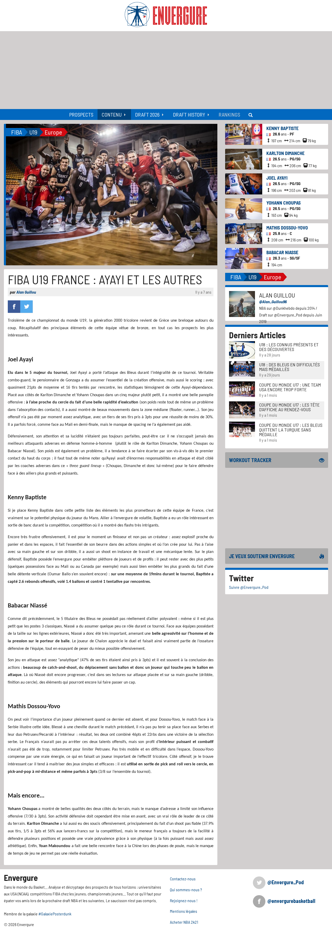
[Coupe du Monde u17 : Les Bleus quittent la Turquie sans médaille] (242, 428)
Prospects (81, 114)
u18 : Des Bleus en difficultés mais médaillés (289, 367)
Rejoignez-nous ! (184, 900)
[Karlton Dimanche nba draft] (243, 158)
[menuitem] (81, 114)
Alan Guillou (26, 291)
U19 (33, 132)
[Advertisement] (166, 70)
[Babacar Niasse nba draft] (243, 257)
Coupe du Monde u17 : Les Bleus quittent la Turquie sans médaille (290, 429)
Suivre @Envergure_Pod (248, 587)
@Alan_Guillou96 (273, 301)
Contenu (112, 114)
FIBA (16, 132)
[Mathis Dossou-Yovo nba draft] (243, 233)
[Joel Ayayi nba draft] (243, 183)
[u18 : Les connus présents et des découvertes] (242, 349)
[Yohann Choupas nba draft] (243, 208)
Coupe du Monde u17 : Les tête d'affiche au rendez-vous (289, 407)
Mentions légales (183, 911)
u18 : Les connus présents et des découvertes (289, 347)
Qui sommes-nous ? (186, 889)
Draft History (189, 114)
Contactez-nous (183, 878)
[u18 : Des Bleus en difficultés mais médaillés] (242, 368)
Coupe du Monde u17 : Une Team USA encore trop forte (290, 387)
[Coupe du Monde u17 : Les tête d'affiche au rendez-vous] (242, 409)
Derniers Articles (257, 335)
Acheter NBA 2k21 (184, 922)
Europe (53, 132)
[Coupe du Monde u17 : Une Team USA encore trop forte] (242, 388)
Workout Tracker (250, 460)
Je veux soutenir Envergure (262, 556)
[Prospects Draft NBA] (251, 114)
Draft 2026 (147, 114)
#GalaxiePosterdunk (54, 913)
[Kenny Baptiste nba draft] (243, 133)
